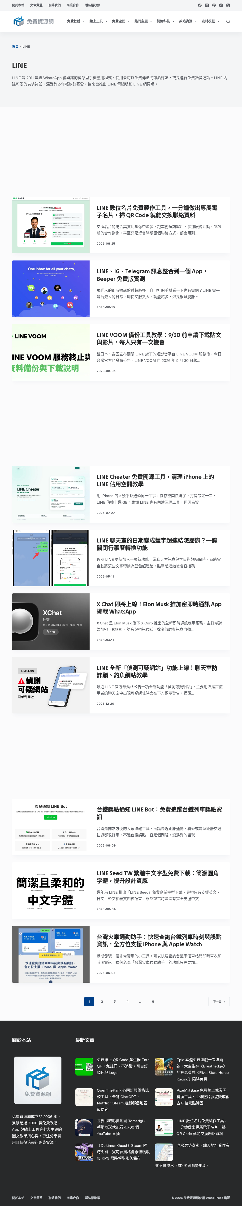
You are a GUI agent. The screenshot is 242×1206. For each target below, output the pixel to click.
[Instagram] (221, 5)
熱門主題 (141, 21)
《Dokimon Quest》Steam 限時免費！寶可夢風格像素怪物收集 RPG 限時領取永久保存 (123, 1152)
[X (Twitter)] (207, 5)
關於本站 (18, 5)
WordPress (214, 1198)
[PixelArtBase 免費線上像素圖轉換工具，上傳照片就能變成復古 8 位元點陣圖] (164, 1097)
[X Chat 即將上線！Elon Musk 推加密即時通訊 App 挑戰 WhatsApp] (50, 621)
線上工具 (96, 21)
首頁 (15, 47)
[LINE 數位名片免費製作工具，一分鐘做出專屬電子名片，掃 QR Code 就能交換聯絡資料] (50, 225)
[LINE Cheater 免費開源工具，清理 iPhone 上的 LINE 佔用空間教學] (50, 494)
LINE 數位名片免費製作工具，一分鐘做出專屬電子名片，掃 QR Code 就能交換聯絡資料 (202, 1127)
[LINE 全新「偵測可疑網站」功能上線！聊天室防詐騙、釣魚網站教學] (50, 685)
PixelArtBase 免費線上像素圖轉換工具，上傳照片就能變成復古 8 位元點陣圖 (203, 1096)
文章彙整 (36, 5)
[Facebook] (200, 5)
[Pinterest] (214, 5)
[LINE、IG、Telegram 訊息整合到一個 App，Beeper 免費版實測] (50, 288)
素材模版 (208, 21)
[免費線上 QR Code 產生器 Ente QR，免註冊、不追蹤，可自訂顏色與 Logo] (84, 1067)
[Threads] (228, 5)
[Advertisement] (121, 154)
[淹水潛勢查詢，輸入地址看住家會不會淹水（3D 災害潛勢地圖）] (164, 1152)
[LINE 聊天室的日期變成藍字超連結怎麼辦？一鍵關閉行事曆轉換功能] (50, 558)
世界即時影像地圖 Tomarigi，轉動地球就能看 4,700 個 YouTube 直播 (122, 1127)
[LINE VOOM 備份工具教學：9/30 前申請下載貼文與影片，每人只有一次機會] (50, 352)
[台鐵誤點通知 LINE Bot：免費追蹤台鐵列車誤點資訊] (50, 827)
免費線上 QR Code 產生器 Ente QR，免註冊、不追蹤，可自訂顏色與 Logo (123, 1066)
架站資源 (185, 21)
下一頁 (217, 1001)
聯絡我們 (54, 5)
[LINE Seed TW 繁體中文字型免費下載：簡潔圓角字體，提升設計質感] (50, 890)
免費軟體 (73, 21)
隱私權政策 (92, 5)
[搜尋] (228, 21)
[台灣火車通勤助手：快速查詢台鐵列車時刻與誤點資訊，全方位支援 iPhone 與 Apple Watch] (50, 954)
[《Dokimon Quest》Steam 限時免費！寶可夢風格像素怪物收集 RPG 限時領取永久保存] (84, 1152)
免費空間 (118, 21)
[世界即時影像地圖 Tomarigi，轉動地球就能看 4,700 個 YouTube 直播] (84, 1127)
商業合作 (73, 5)
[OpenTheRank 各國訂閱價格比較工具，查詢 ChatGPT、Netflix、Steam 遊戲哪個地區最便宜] (84, 1097)
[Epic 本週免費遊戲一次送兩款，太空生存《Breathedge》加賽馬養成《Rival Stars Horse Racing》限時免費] (164, 1067)
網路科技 (163, 21)
